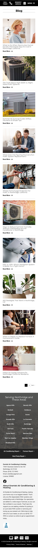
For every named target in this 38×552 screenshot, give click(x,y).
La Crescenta (27, 419)
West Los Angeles (10, 438)
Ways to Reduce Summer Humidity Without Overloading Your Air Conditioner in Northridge (17, 228)
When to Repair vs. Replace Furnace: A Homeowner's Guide (18, 337)
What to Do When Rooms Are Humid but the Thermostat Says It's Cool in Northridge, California (18, 46)
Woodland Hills (10, 443)
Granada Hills (10, 419)
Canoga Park (10, 414)
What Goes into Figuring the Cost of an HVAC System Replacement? (18, 155)
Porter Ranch (10, 433)
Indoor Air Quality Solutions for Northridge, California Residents (15, 373)
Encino (27, 414)
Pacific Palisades (27, 429)
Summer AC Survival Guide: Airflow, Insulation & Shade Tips (17, 119)
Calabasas (27, 410)
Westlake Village (27, 438)
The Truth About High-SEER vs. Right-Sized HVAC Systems (18, 83)
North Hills (10, 424)
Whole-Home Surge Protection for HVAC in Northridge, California (16, 191)
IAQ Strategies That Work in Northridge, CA (19, 301)
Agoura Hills (10, 405)
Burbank (10, 410)
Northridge (27, 424)
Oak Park (10, 429)
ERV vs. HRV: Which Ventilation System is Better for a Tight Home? (19, 265)
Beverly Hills (27, 405)
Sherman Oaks (27, 433)
